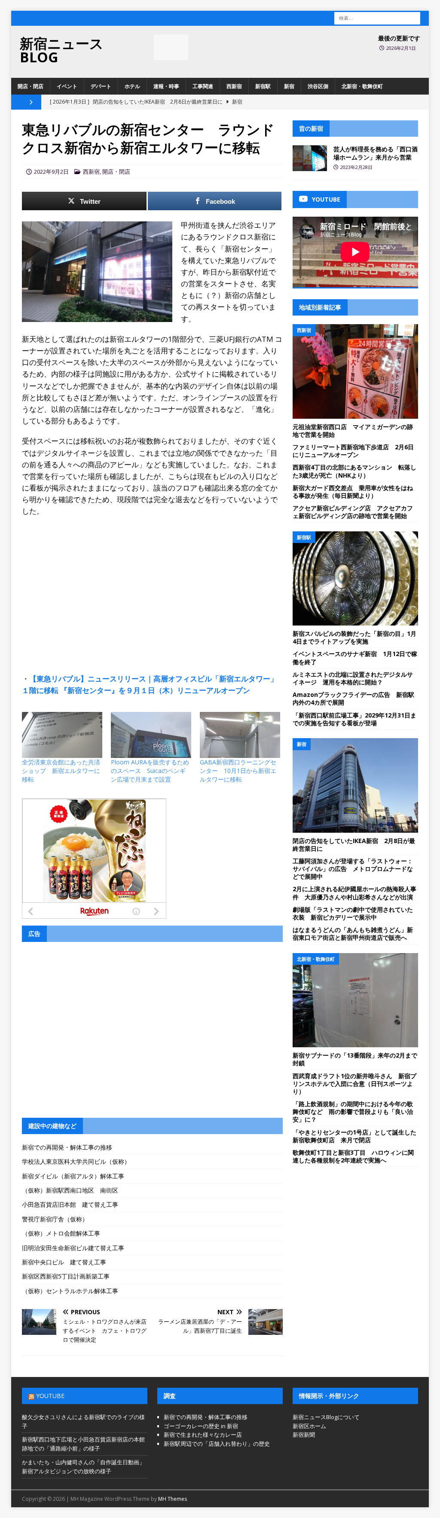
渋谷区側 (318, 86)
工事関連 (202, 86)
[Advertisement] (152, 586)
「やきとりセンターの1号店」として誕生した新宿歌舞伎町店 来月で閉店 (354, 1136)
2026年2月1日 (401, 48)
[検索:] (377, 17)
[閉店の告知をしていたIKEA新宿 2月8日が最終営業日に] (355, 785)
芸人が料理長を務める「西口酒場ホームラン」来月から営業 (375, 153)
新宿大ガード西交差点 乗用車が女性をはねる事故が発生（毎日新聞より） (353, 492)
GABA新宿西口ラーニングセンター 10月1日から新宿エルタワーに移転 (238, 770)
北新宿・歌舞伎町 (362, 86)
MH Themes (172, 1499)
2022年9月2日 (51, 171)
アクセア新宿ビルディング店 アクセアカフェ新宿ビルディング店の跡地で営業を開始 (353, 512)
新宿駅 (263, 86)
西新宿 (234, 86)
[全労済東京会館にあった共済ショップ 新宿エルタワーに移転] (62, 735)
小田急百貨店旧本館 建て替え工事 (70, 1204)
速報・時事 (166, 86)
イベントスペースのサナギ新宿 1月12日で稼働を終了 (355, 657)
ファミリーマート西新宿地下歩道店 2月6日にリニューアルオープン (353, 451)
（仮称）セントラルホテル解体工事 (70, 1291)
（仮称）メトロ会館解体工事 (61, 1233)
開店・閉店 (30, 86)
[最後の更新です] (171, 47)
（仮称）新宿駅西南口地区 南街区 (70, 1190)
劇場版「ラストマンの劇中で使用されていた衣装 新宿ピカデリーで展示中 (353, 913)
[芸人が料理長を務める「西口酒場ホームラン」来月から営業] (310, 158)
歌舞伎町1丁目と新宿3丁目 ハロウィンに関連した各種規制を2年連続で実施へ (353, 1156)
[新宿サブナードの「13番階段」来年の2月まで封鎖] (355, 1000)
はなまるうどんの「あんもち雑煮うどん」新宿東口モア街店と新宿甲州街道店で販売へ (353, 933)
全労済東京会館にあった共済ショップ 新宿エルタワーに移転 (61, 770)
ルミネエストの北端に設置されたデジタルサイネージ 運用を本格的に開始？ (353, 678)
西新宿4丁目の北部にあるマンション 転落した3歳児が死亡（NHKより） (354, 471)
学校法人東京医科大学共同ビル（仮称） (76, 1161)
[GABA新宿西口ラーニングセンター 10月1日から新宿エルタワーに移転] (240, 735)
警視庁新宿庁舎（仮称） (55, 1219)
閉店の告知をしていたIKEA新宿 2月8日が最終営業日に (354, 845)
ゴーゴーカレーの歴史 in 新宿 (201, 1426)
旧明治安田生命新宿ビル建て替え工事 (73, 1248)
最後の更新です (399, 38)
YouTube (50, 1396)
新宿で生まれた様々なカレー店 (203, 1434)
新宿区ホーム (309, 1426)
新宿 (289, 86)
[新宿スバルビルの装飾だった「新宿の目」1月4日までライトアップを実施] (355, 578)
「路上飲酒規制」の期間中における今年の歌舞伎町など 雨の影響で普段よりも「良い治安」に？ (353, 1111)
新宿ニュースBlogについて (326, 1417)
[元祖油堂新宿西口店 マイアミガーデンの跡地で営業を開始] (355, 371)
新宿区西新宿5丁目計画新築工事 (66, 1276)
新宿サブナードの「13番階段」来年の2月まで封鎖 (355, 1059)
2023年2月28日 (356, 167)
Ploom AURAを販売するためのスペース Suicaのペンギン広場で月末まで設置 (150, 770)
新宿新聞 (304, 1434)
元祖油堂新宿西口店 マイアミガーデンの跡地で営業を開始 (353, 431)
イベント (67, 86)
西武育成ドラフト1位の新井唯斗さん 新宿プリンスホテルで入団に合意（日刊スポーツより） (354, 1083)
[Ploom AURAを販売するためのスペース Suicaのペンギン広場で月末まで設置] (151, 735)
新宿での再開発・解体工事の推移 (67, 1147)
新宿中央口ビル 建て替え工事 (64, 1262)
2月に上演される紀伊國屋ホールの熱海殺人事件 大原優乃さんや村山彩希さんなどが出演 (354, 893)
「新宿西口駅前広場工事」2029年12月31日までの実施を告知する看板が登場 (354, 719)
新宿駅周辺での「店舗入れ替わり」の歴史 (217, 1443)
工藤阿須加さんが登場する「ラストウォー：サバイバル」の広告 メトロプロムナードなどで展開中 (353, 868)
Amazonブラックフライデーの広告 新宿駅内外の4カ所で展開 (353, 698)
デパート (101, 86)
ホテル (132, 86)
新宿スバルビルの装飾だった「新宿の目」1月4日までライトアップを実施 (354, 637)
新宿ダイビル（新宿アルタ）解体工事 (73, 1176)
